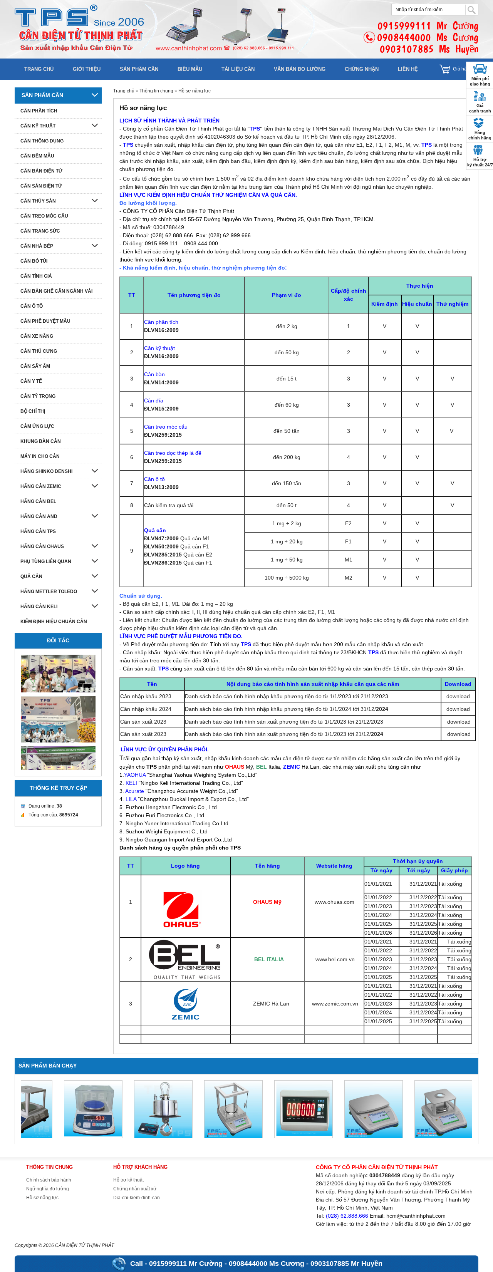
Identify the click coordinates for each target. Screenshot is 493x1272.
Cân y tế (31, 381)
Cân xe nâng (36, 336)
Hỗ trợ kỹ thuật (128, 1180)
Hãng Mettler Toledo (48, 591)
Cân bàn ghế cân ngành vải (56, 291)
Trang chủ (39, 69)
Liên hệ (408, 69)
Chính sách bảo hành (48, 1180)
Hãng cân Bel (38, 501)
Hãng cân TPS (38, 531)
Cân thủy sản (38, 201)
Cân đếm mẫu (37, 156)
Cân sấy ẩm (35, 366)
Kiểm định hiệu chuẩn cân (53, 621)
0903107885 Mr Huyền (346, 1263)
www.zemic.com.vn (335, 1004)
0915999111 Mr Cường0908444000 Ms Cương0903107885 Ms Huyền (427, 37)
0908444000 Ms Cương (266, 1263)
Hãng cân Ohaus (42, 546)
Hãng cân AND (38, 516)
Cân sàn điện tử (41, 186)
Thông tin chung (156, 91)
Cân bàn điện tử (41, 171)
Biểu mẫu (190, 69)
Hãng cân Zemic (40, 486)
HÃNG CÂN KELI (38, 606)
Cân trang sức (40, 231)
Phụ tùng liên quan (45, 561)
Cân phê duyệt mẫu (45, 321)
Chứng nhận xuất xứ (134, 1189)
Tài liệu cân (238, 69)
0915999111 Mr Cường (186, 1263)
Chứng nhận (362, 69)
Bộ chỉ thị (32, 411)
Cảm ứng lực (37, 426)
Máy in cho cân (40, 456)
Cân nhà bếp (36, 246)
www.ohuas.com (334, 902)
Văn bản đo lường (299, 69)
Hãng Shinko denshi (46, 471)
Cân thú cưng (38, 351)
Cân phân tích (38, 111)
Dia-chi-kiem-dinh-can (136, 1197)
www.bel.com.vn (335, 959)
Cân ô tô (31, 306)
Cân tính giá (36, 276)
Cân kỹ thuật (37, 126)
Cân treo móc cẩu (44, 216)
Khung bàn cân (40, 441)
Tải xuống (450, 884)
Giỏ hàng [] (465, 69)
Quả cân (31, 576)
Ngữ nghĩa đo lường (47, 1189)
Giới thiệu (87, 69)
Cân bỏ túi (33, 261)
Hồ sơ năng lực (194, 91)
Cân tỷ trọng (37, 396)
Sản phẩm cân (139, 69)
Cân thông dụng (42, 141)
